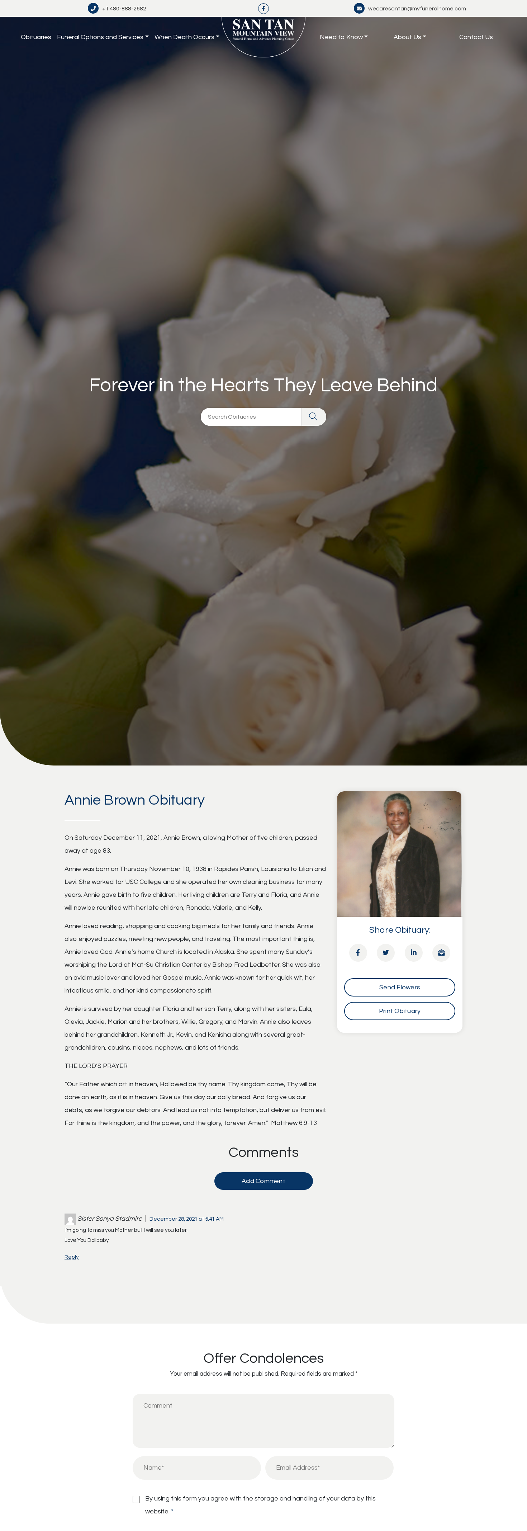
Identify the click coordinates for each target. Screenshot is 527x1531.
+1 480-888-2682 (124, 8)
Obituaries (36, 37)
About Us (407, 37)
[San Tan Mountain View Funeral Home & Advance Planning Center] (263, 37)
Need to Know (341, 37)
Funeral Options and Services (100, 37)
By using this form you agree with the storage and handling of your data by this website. (260, 1505)
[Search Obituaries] (313, 417)
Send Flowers (399, 987)
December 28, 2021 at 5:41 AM (186, 1219)
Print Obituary (400, 1011)
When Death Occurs (184, 37)
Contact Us (476, 37)
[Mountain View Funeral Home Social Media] (263, 8)
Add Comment (263, 1181)
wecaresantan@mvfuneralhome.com (417, 8)
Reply (72, 1257)
